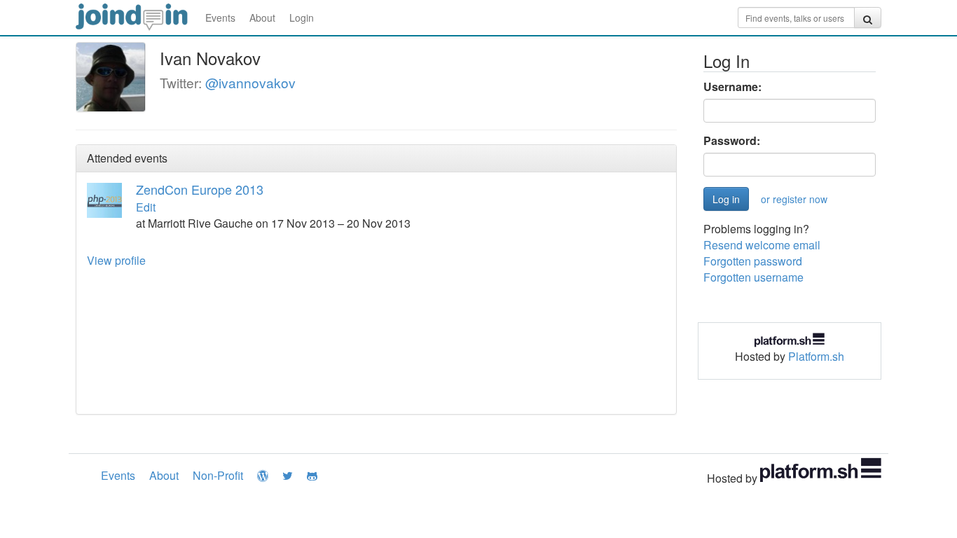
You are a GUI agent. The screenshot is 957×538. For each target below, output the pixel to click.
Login (301, 18)
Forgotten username (753, 277)
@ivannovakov (250, 82)
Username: (732, 87)
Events (220, 18)
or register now (794, 199)
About (262, 18)
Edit (146, 207)
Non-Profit (218, 475)
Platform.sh (816, 356)
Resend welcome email (761, 245)
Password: (731, 141)
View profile (116, 260)
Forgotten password (752, 261)
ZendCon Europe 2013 (199, 189)
